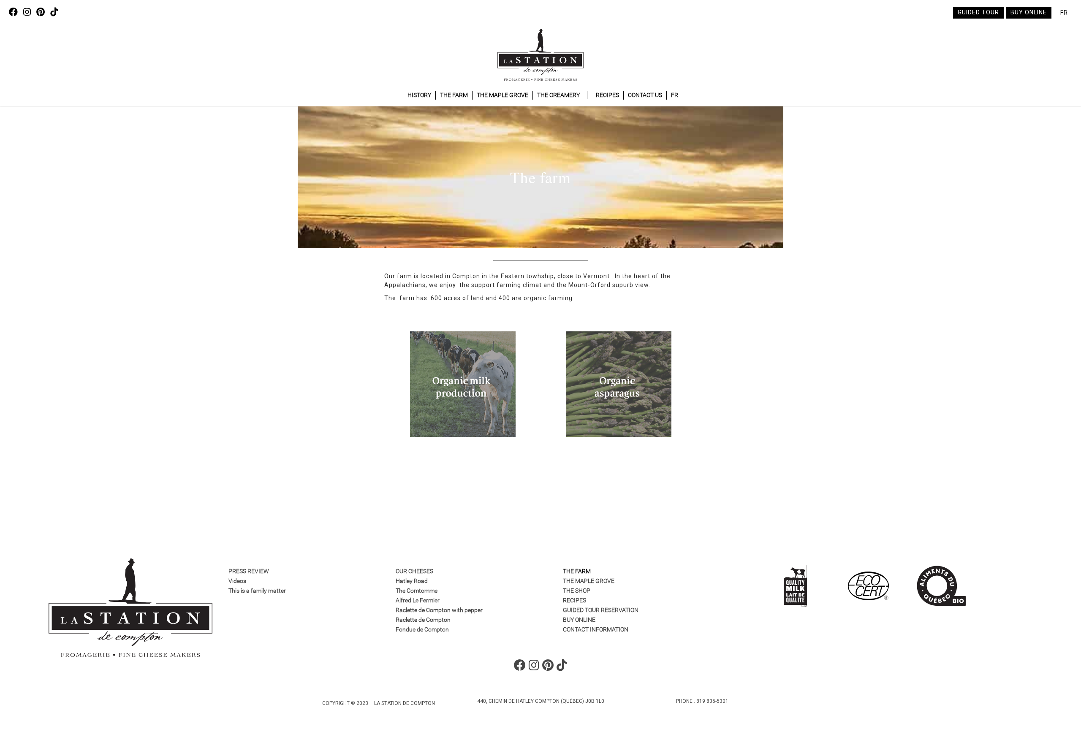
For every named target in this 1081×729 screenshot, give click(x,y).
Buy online (1028, 12)
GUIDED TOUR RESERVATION (600, 610)
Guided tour (978, 12)
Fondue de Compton (422, 629)
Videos (237, 580)
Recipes (607, 95)
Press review (248, 571)
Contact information (595, 629)
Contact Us (645, 95)
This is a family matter (257, 590)
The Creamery (558, 95)
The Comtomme (416, 590)
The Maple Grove (502, 95)
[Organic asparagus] (618, 384)
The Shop (576, 590)
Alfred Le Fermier (418, 600)
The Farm (454, 95)
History (419, 95)
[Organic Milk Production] (462, 384)
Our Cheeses (414, 571)
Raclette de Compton (423, 619)
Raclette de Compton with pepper (439, 610)
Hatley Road (412, 580)
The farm (577, 571)
